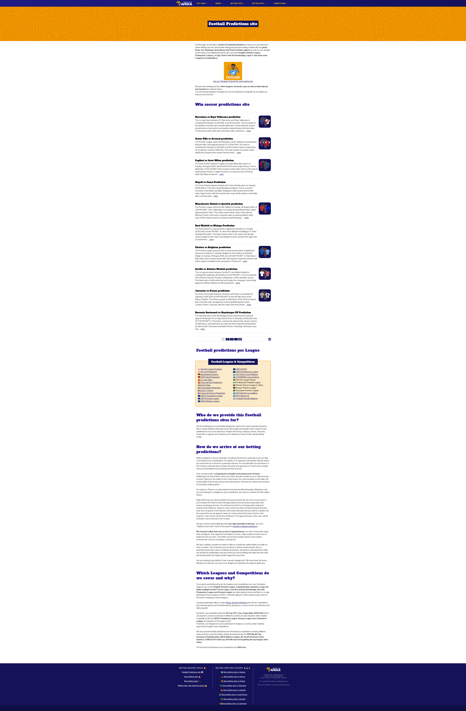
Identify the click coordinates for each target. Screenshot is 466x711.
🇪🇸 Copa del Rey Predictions (210, 382)
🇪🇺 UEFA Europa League (208, 398)
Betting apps (258, 3)
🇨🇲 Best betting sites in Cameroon (233, 704)
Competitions (280, 3)
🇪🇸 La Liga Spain (205, 380)
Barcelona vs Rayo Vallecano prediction (218, 116)
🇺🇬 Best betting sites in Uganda (233, 690)
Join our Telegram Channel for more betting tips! (233, 81)
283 (240, 339)
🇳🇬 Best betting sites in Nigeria (233, 672)
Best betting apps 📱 (192, 681)
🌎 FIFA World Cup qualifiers (245, 393)
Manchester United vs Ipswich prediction (219, 203)
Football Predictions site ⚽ (192, 672)
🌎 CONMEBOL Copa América (246, 377)
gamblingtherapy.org (282, 681)
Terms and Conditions (276, 676)
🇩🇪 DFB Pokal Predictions (209, 377)
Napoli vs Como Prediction (210, 182)
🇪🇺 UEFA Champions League (210, 396)
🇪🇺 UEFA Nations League (209, 401)
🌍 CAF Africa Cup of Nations (245, 374)
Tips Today (201, 3)
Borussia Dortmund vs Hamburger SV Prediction (223, 312)
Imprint (267, 676)
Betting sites (237, 3)
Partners (284, 677)
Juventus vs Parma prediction (212, 290)
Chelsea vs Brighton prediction (213, 247)
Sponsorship (276, 677)
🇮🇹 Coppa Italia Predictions (209, 388)
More (248, 131)
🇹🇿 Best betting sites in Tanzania (233, 686)
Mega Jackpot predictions (237, 603)
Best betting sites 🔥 (192, 677)
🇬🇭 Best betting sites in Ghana (233, 681)
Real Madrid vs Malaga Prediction (215, 225)
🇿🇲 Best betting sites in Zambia (233, 699)
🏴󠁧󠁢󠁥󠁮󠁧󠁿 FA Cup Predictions (207, 372)
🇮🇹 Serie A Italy (204, 385)
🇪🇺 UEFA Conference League (245, 372)
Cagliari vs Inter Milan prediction (214, 160)
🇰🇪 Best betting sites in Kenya (233, 677)
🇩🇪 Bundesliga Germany (208, 374)
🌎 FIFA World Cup (241, 396)
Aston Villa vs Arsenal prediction (214, 138)
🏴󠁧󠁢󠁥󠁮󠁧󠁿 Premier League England (210, 369)
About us (269, 677)
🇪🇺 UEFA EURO (240, 369)
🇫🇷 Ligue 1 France (205, 390)
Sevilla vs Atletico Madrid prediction (216, 269)
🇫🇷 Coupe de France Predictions (211, 393)
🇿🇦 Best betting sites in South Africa (233, 695)
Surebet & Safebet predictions (244, 526)
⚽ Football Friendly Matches (245, 398)
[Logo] (184, 3)
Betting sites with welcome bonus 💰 (192, 686)
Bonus (218, 3)
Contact (263, 677)
